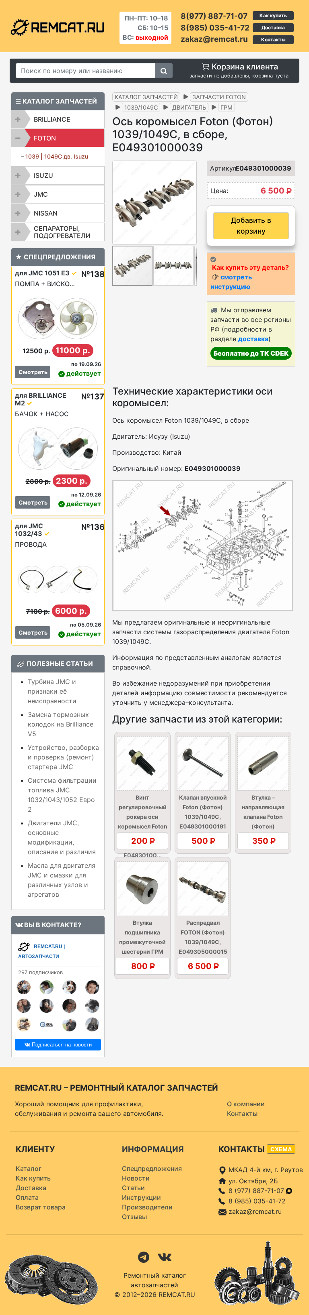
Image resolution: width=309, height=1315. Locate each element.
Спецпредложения (152, 1168)
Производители (147, 1207)
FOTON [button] (45, 138)
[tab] (58, 119)
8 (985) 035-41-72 (257, 1201)
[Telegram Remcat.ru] (143, 1257)
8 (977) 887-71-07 (257, 1191)
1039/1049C (141, 107)
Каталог (28, 1168)
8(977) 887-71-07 (214, 16)
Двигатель (189, 107)
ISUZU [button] (43, 175)
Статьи (133, 1188)
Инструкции (141, 1197)
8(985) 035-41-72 (215, 28)
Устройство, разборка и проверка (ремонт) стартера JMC (63, 757)
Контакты (273, 40)
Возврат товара (41, 1207)
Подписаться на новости (61, 1045)
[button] (189, 202)
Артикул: (219, 168)
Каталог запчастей (146, 97)
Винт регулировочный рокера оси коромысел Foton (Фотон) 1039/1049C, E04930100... (142, 826)
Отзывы (134, 1217)
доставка (253, 339)
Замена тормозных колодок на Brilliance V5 (60, 724)
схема (281, 1149)
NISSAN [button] (46, 213)
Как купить (273, 15)
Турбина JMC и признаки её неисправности (52, 691)
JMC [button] (41, 194)
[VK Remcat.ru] (164, 1257)
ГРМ (226, 107)
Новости (136, 1178)
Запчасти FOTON (219, 97)
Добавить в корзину (251, 225)
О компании (246, 1104)
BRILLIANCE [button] (52, 119)
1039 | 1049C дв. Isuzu (56, 156)
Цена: (219, 191)
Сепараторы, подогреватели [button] (62, 232)
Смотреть (33, 371)
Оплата (27, 1197)
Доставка (273, 27)
